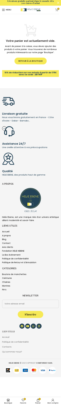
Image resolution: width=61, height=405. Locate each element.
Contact (6, 243)
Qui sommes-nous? (12, 351)
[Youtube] (27, 326)
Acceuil (5, 337)
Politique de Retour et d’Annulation (19, 262)
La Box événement (11, 254)
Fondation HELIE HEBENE (13, 250)
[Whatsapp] (33, 326)
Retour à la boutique (30, 61)
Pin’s (4, 289)
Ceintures (7, 278)
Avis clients (7, 247)
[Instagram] (39, 326)
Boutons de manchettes (14, 274)
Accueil (5, 231)
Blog (4, 239)
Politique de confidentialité (15, 258)
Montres (6, 285)
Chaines (6, 282)
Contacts (6, 346)
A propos (6, 235)
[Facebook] (22, 326)
